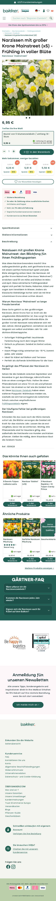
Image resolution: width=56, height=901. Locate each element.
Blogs (7, 809)
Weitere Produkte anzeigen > (39, 568)
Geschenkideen (12, 816)
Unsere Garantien (13, 793)
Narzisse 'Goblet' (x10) (30, 482)
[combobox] (32, 18)
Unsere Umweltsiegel (15, 796)
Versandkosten (12, 806)
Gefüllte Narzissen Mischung (31, 540)
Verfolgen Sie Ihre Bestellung (27, 833)
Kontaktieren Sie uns (15, 760)
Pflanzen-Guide (12, 813)
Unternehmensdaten (15, 773)
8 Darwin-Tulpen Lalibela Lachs (11, 482)
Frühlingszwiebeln (34, 31)
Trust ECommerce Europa (17, 803)
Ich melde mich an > (28, 704)
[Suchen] (51, 18)
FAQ (7, 757)
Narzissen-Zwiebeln (12, 33)
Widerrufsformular (14, 770)
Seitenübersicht (13, 743)
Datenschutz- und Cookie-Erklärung (23, 776)
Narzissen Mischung (8, 540)
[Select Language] (37, 11)
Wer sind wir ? (12, 790)
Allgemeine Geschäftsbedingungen (22, 766)
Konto (8, 763)
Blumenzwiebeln (18, 31)
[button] (2, 18)
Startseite (6, 31)
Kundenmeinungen (14, 799)
